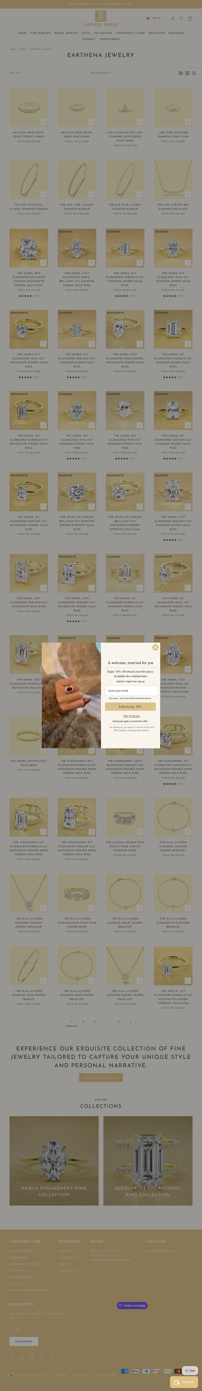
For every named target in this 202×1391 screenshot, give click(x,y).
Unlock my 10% (130, 706)
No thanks (131, 716)
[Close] (155, 647)
